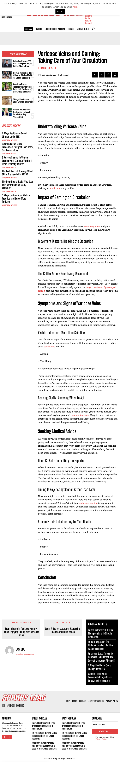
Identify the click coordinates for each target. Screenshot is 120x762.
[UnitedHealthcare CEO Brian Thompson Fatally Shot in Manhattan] (7, 63)
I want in (103, 731)
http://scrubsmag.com (25, 654)
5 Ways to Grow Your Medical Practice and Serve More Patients (16, 198)
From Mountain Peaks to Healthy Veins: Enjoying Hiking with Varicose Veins (21, 632)
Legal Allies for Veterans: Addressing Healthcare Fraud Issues (62, 630)
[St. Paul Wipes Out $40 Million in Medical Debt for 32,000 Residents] (7, 75)
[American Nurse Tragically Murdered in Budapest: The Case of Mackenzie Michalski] (7, 86)
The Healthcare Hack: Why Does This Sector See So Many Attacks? (17, 185)
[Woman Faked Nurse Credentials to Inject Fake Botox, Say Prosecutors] (7, 112)
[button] (93, 29)
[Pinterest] (108, 74)
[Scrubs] (40, 75)
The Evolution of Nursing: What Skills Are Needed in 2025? (17, 173)
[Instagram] (9, 737)
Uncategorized (9, 140)
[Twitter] (101, 74)
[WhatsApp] (115, 74)
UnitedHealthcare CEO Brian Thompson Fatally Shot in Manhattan (22, 63)
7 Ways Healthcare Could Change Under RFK (23, 100)
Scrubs (52, 75)
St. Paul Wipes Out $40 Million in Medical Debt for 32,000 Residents (22, 75)
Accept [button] (60, 11)
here (75, 6)
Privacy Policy (101, 739)
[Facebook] (95, 74)
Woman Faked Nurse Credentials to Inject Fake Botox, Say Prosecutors (21, 113)
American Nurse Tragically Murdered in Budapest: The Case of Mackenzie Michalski (22, 88)
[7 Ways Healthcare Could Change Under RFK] (7, 100)
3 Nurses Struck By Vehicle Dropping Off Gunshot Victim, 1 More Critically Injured (17, 160)
